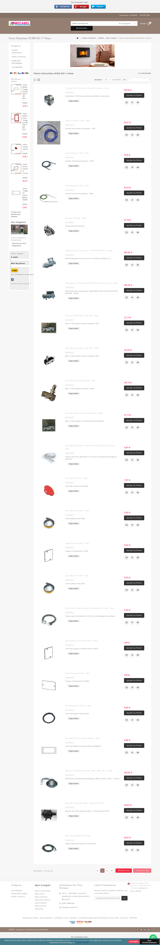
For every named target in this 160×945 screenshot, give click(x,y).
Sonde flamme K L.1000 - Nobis (77, 186)
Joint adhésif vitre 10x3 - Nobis (77, 511)
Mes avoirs (39, 894)
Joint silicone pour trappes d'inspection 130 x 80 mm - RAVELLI (25, 123)
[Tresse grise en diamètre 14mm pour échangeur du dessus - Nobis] (48, 620)
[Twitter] (141, 929)
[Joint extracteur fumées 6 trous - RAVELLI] (16, 168)
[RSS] (145, 929)
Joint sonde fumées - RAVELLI (25, 149)
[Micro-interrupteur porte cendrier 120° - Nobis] (48, 327)
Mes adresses (41, 897)
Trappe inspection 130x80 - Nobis (77, 673)
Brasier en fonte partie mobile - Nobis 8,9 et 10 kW (84, 803)
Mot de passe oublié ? (21, 283)
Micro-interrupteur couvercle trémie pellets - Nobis (84, 413)
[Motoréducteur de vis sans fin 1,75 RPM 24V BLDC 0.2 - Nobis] (48, 262)
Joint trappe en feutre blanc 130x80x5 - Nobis (25, 196)
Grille (35, 80)
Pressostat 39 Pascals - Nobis (75, 218)
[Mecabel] (19, 23)
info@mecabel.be (70, 907)
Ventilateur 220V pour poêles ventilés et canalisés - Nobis (87, 88)
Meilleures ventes (16, 80)
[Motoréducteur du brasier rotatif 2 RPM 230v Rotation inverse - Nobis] (48, 295)
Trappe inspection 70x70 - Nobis (77, 543)
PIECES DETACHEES (17, 51)
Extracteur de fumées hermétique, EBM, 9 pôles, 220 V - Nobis (88, 771)
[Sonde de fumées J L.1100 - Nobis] (48, 132)
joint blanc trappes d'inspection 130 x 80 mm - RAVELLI (25, 94)
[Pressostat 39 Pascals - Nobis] (48, 230)
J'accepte (133, 942)
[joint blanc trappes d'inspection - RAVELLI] (16, 89)
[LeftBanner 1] (19, 73)
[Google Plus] (149, 929)
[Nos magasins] (19, 229)
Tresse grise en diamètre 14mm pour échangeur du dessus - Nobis (89, 608)
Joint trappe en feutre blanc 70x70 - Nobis (81, 641)
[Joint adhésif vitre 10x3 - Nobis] (48, 522)
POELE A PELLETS (18, 57)
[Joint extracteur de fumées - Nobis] (48, 718)
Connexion (124, 15)
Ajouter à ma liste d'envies (126, 102)
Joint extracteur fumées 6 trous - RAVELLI (25, 171)
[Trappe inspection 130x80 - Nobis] (48, 685)
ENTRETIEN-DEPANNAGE (17, 62)
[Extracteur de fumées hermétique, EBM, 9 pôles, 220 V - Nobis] (48, 783)
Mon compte (42, 885)
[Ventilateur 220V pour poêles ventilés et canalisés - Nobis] (48, 100)
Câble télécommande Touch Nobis (78, 836)
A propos (124, 918)
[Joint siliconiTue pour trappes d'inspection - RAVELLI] (16, 118)
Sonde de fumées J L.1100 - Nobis (77, 120)
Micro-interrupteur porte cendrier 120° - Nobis (82, 315)
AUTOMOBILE (17, 67)
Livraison (74, 918)
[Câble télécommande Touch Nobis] (48, 848)
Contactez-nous (61, 918)
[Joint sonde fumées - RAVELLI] (16, 149)
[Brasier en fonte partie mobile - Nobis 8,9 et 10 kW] (48, 815)
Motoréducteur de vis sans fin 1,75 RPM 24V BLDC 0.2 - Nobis (88, 250)
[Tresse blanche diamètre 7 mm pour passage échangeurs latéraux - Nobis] (48, 457)
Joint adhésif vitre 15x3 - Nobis (77, 576)
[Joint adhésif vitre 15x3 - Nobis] (48, 588)
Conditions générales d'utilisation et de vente (99, 918)
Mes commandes (42, 891)
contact (133, 15)
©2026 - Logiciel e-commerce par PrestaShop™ (28, 930)
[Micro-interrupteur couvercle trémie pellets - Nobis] (48, 425)
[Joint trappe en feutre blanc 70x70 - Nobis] (48, 653)
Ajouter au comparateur (132, 102)
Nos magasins (18, 222)
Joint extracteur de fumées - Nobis (78, 706)
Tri (124, 80)
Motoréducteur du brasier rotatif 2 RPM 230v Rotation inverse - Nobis (91, 283)
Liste (39, 80)
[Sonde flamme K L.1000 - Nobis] (48, 197)
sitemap (133, 918)
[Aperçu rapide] (137, 102)
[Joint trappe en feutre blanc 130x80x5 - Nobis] (16, 193)
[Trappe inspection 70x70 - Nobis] (48, 555)
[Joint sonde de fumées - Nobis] (48, 490)
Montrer (98, 80)
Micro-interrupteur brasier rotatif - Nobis (80, 381)
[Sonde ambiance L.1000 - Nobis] (48, 165)
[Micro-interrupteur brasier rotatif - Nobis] (48, 393)
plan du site (145, 15)
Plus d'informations (149, 942)
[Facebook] (12, 279)
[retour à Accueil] (78, 38)
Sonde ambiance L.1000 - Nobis (77, 153)
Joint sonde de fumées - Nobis (76, 478)
